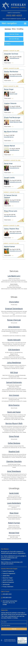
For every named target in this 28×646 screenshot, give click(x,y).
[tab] (7, 29)
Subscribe (14, 629)
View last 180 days (14, 39)
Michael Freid (14, 533)
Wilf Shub (14, 373)
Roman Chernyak (14, 320)
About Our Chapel (7, 578)
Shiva (14, 29)
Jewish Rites (6, 576)
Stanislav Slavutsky (14, 461)
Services (8, 29)
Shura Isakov (14, 302)
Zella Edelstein (14, 327)
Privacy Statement (7, 587)
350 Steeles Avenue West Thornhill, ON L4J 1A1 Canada (10, 602)
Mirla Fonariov (14, 405)
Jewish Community (7, 580)
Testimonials (6, 584)
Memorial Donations (8, 582)
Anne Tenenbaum (14, 471)
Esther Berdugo (14, 443)
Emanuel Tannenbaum (14, 309)
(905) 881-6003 (14, 15)
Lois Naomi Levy (14, 276)
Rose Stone (14, 513)
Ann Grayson (14, 395)
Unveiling (19, 29)
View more (7, 63)
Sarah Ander (14, 493)
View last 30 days (14, 34)
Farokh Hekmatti (14, 340)
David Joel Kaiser (14, 412)
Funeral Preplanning (8, 571)
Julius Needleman (14, 363)
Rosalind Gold (14, 452)
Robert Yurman (14, 523)
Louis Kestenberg (14, 503)
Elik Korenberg (14, 350)
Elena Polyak (14, 436)
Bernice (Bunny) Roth (14, 423)
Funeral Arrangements (8, 573)
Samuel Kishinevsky (14, 382)
